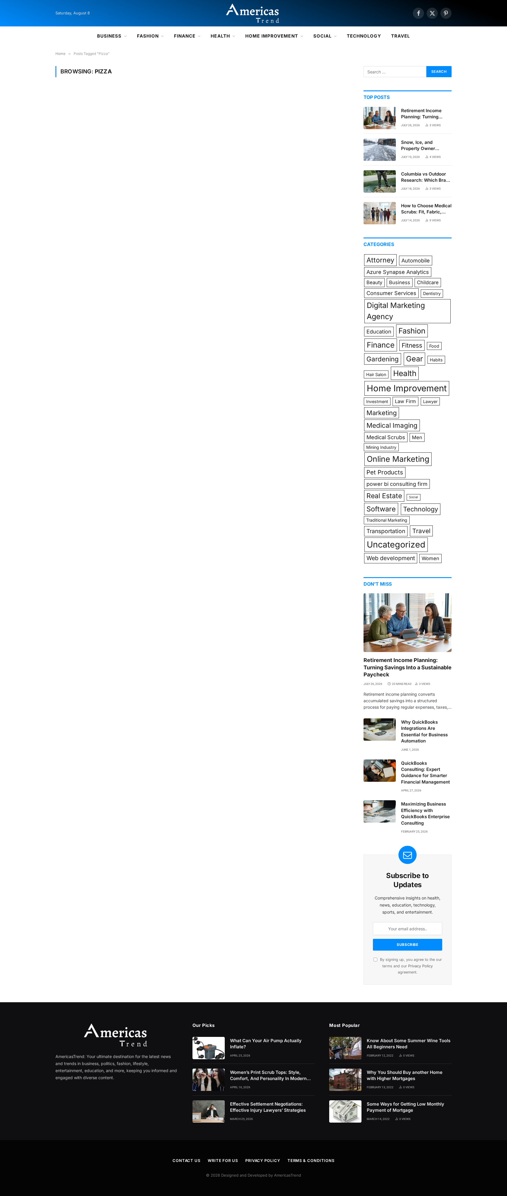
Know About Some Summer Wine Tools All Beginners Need (408, 1044)
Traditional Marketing (386, 520)
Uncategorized (396, 544)
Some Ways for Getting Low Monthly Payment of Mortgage (405, 1107)
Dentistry (432, 293)
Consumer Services (391, 293)
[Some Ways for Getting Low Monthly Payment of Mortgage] (345, 1111)
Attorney (380, 260)
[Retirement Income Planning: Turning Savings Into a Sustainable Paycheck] (380, 118)
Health (220, 36)
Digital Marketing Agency (396, 311)
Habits (436, 359)
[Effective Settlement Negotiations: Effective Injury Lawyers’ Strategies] (208, 1111)
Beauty (374, 282)
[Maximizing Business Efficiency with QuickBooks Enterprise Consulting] (380, 811)
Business (109, 36)
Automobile (415, 260)
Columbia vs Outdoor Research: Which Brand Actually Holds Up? (426, 177)
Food (434, 345)
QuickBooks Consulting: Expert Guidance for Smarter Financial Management (425, 772)
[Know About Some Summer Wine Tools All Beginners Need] (345, 1048)
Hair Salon (376, 374)
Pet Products (384, 472)
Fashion (148, 36)
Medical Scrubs (385, 437)
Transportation (385, 531)
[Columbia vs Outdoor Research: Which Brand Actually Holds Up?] (380, 181)
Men (417, 437)
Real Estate (384, 496)
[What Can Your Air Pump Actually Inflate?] (208, 1048)
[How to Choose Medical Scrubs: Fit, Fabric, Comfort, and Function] (380, 213)
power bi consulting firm (396, 484)
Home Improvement (271, 36)
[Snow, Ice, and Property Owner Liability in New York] (380, 150)
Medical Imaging (392, 425)
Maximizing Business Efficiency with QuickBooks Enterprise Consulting (425, 813)
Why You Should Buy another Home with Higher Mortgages (404, 1075)
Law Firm (405, 401)
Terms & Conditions (311, 1160)
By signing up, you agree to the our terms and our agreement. (410, 965)
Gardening (382, 359)
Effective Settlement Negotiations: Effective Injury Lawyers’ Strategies (268, 1107)
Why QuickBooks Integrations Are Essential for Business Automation (424, 731)
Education (378, 332)
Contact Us (186, 1160)
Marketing (381, 413)
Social (322, 36)
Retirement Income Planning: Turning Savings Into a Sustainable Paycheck (425, 114)
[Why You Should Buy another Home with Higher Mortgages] (345, 1080)
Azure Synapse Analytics (397, 272)
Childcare (428, 282)
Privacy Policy (420, 966)
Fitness (412, 345)
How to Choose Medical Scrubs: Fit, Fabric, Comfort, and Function (426, 209)
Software (381, 509)
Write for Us (223, 1160)
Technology (364, 36)
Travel (400, 36)
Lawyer (430, 401)
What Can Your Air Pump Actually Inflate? (266, 1044)
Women (430, 558)
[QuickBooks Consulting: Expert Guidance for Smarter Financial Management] (380, 770)
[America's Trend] (253, 13)
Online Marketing (398, 459)
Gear (414, 358)
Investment (377, 401)
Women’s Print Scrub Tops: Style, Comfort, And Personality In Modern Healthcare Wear (268, 1075)
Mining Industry (381, 447)
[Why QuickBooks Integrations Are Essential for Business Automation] (380, 729)
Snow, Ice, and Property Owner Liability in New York (423, 145)
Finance (184, 36)
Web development (390, 558)
